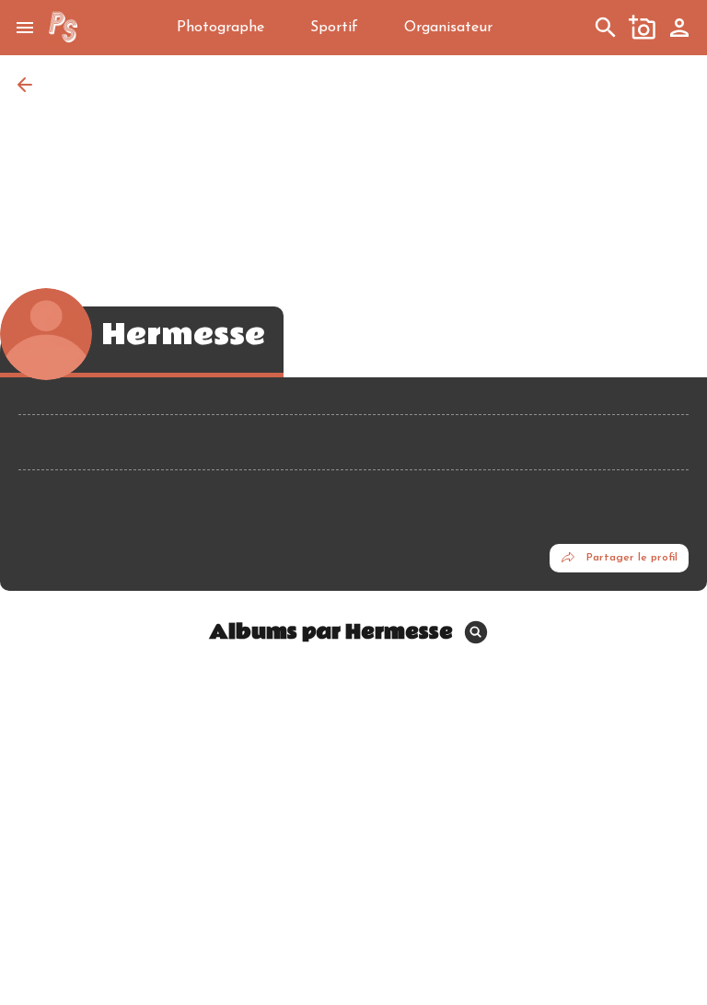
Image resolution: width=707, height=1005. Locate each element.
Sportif (334, 27)
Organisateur (448, 27)
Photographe (220, 27)
